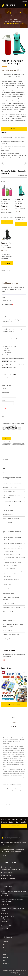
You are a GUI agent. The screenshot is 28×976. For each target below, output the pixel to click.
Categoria (16, 19)
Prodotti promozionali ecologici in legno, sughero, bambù (12, 538)
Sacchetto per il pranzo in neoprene (12, 562)
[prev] (2, 163)
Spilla (14, 797)
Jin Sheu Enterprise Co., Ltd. (17, 970)
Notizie (5, 951)
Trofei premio (6, 616)
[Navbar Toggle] (25, 5)
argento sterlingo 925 (9, 620)
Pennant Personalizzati (9, 603)
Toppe (11, 797)
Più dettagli (14, 726)
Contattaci (12, 804)
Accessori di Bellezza (8, 522)
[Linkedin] (5, 856)
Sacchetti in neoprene (9, 560)
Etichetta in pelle (13, 802)
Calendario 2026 (6, 926)
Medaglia (22, 797)
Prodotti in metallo (8, 473)
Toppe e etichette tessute (10, 487)
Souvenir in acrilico (8, 630)
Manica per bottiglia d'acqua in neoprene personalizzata (20, 203)
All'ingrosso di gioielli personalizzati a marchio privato (13, 625)
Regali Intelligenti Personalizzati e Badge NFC (12, 478)
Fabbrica (5, 957)
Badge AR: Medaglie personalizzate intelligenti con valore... (11, 918)
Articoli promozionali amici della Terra (12, 532)
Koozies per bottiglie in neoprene (12, 554)
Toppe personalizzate (8, 514)
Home (10, 19)
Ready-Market (20, 974)
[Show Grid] (24, 176)
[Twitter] (3, 856)
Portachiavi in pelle (21, 802)
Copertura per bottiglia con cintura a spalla (6, 245)
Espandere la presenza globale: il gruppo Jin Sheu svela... (13, 892)
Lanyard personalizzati (9, 491)
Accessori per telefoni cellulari (11, 607)
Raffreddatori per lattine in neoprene (13, 546)
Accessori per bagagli (8, 593)
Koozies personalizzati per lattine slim (13, 548)
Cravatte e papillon (8, 584)
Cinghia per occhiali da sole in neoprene (14, 573)
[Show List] (26, 176)
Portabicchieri (7, 576)
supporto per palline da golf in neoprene (14, 571)
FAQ (4, 960)
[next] (25, 163)
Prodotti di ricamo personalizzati (12, 483)
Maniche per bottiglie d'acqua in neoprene (14, 23)
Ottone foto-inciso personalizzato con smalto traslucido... (12, 901)
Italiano (25, 1)
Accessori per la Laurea (9, 589)
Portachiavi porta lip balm (10, 565)
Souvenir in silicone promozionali (12, 501)
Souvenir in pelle (7, 506)
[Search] (25, 460)
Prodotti (5, 948)
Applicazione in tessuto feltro (11, 634)
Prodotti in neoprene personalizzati (13, 21)
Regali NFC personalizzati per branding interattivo (12, 909)
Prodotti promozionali (9, 510)
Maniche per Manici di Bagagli (11, 579)
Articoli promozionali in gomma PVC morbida (11, 496)
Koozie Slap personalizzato (10, 551)
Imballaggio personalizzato (10, 638)
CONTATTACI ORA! (14, 826)
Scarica (8, 660)
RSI (4, 944)
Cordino (7, 797)
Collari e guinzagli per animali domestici (11, 598)
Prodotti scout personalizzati (11, 518)
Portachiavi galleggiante (9, 568)
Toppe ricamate (6, 802)
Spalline (5, 527)
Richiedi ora (14, 129)
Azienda (5, 941)
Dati (4, 954)
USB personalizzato (8, 611)
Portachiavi (17, 797)
